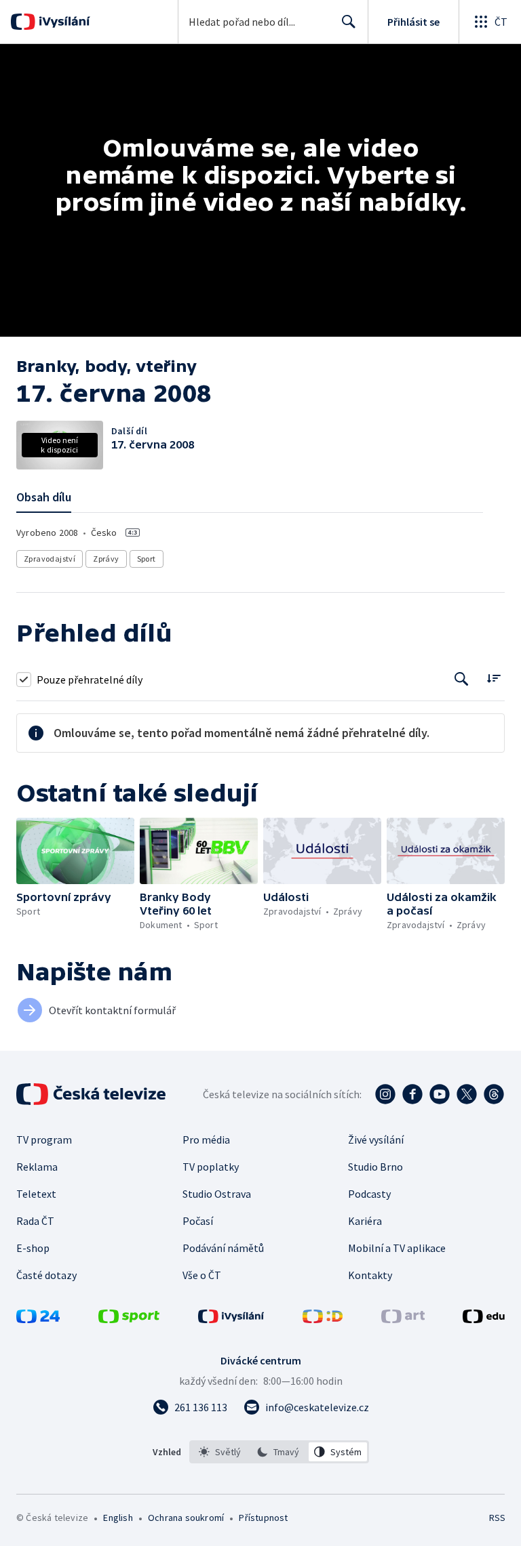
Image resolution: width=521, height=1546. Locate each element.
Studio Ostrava (216, 1193)
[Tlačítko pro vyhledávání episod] (461, 679)
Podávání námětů (223, 1248)
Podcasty (369, 1193)
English (117, 1517)
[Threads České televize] (494, 1094)
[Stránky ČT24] (38, 1319)
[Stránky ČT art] (403, 1319)
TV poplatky (210, 1166)
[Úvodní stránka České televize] (92, 1094)
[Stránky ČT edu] (484, 1319)
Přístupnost (263, 1517)
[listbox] (279, 1451)
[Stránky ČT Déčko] (323, 1319)
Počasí (197, 1221)
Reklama (37, 1166)
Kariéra (365, 1221)
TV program (44, 1139)
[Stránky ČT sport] (128, 1319)
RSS (497, 1517)
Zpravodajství (49, 558)
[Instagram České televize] (385, 1094)
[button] (75, 851)
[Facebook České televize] (412, 1094)
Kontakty (370, 1275)
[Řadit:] (493, 678)
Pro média (206, 1139)
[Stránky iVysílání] (231, 1319)
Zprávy (106, 558)
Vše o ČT (201, 1275)
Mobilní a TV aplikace (397, 1248)
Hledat (349, 22)
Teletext (36, 1193)
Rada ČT (35, 1221)
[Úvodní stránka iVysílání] (63, 22)
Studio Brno (375, 1166)
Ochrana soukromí (186, 1517)
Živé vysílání (376, 1139)
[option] (220, 1451)
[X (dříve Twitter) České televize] (467, 1094)
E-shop (33, 1248)
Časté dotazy (46, 1275)
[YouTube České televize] (439, 1094)
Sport (146, 558)
